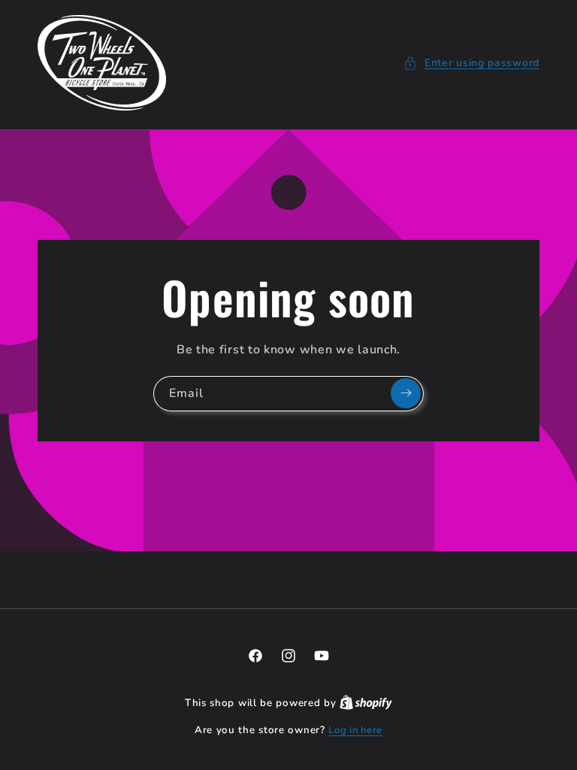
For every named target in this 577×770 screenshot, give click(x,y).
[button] (471, 62)
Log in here (355, 730)
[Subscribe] (406, 393)
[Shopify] (366, 703)
